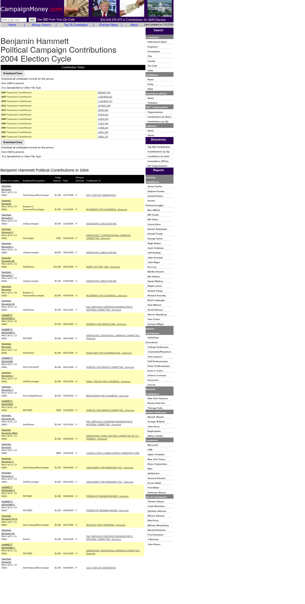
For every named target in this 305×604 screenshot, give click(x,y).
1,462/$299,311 (105, 97)
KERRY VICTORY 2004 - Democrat (103, 267)
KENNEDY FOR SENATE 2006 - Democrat (106, 324)
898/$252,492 (104, 92)
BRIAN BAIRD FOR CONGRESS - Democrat (107, 396)
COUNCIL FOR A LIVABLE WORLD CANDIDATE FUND (113, 453)
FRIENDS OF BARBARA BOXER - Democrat (107, 496)
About (134, 25)
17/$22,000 (103, 123)
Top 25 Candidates (76, 25)
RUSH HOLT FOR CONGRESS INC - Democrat (109, 353)
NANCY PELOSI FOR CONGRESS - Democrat (108, 381)
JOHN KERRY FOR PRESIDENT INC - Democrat (109, 468)
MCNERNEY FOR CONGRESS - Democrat (106, 209)
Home (12, 25)
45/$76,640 (103, 115)
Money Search (41, 25)
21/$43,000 (103, 119)
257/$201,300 (104, 106)
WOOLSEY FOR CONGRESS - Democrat (105, 525)
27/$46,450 (103, 128)
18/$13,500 (103, 132)
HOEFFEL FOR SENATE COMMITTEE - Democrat (110, 367)
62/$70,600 (103, 110)
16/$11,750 (103, 137)
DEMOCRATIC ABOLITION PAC (101, 224)
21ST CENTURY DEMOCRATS (101, 195)
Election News (108, 25)
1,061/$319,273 (105, 101)
